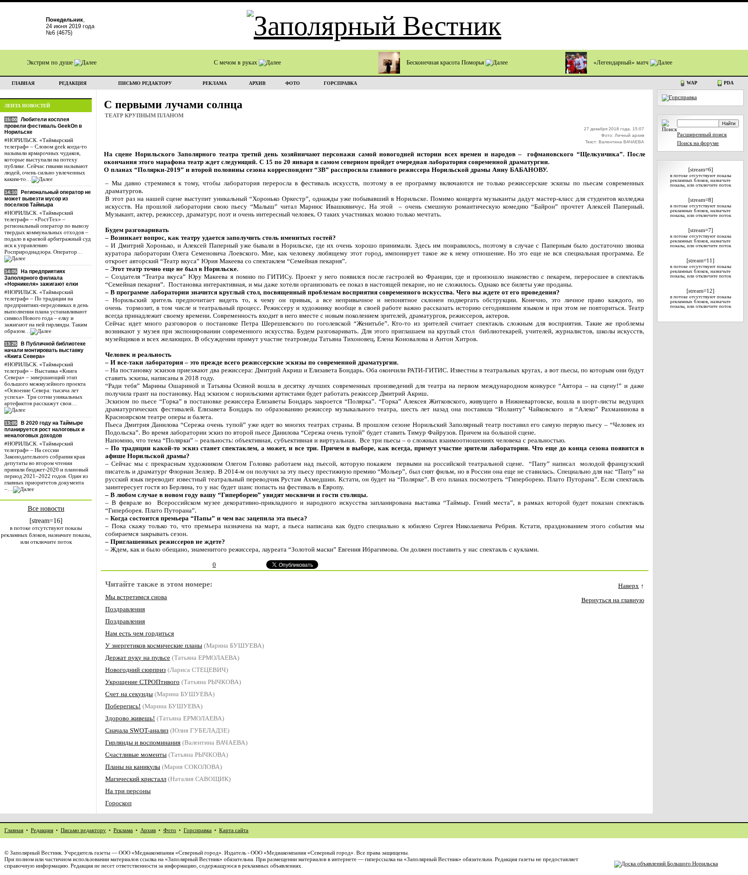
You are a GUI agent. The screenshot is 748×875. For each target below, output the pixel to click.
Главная (13, 830)
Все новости (46, 508)
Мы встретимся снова (136, 597)
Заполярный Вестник (35, 853)
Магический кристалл (135, 778)
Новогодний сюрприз (135, 669)
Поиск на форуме (698, 143)
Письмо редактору (83, 830)
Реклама (123, 830)
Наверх (628, 585)
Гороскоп (118, 803)
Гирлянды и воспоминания (143, 742)
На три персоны (128, 790)
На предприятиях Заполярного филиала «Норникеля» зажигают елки (41, 277)
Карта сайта (233, 830)
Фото (169, 830)
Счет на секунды (129, 693)
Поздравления (125, 609)
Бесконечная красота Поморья (446, 62)
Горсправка (198, 830)
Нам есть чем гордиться (139, 633)
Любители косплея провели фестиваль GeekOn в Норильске (43, 125)
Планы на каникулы (132, 766)
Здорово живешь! (130, 718)
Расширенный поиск (702, 135)
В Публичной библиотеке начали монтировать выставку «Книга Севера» (45, 350)
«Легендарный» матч (621, 62)
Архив (148, 830)
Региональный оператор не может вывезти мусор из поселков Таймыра (47, 198)
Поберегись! (123, 706)
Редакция (42, 830)
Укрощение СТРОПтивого (142, 681)
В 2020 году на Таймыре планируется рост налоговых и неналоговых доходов (44, 429)
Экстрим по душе (50, 62)
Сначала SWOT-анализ (136, 730)
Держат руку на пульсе (137, 657)
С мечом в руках (236, 62)
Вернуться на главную (612, 600)
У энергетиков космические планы (153, 645)
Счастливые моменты (136, 754)
